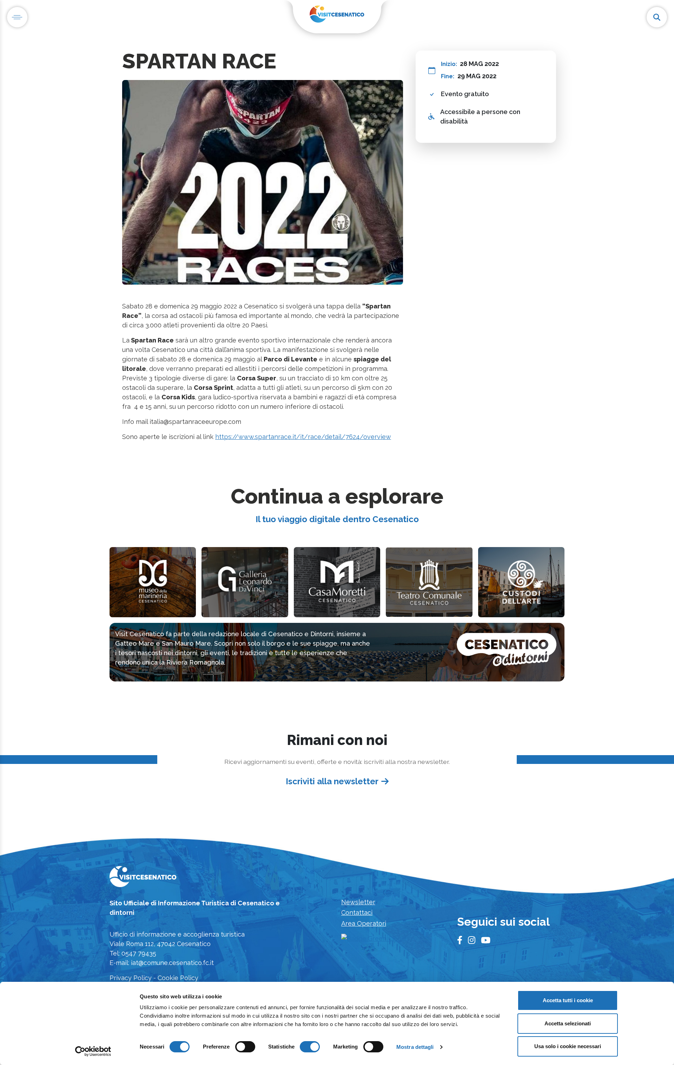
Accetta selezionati (567, 1023)
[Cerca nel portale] (657, 17)
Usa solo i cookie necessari (567, 1046)
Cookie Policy (178, 977)
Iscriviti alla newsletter (332, 781)
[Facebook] (459, 940)
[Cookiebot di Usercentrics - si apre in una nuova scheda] (93, 1051)
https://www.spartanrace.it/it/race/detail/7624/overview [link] (303, 436)
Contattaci (356, 912)
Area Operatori (363, 923)
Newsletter (358, 902)
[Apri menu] (17, 17)
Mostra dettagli (415, 1047)
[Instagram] (471, 940)
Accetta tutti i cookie (568, 1000)
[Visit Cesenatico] (143, 878)
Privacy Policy (131, 977)
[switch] (245, 1046)
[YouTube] (485, 940)
